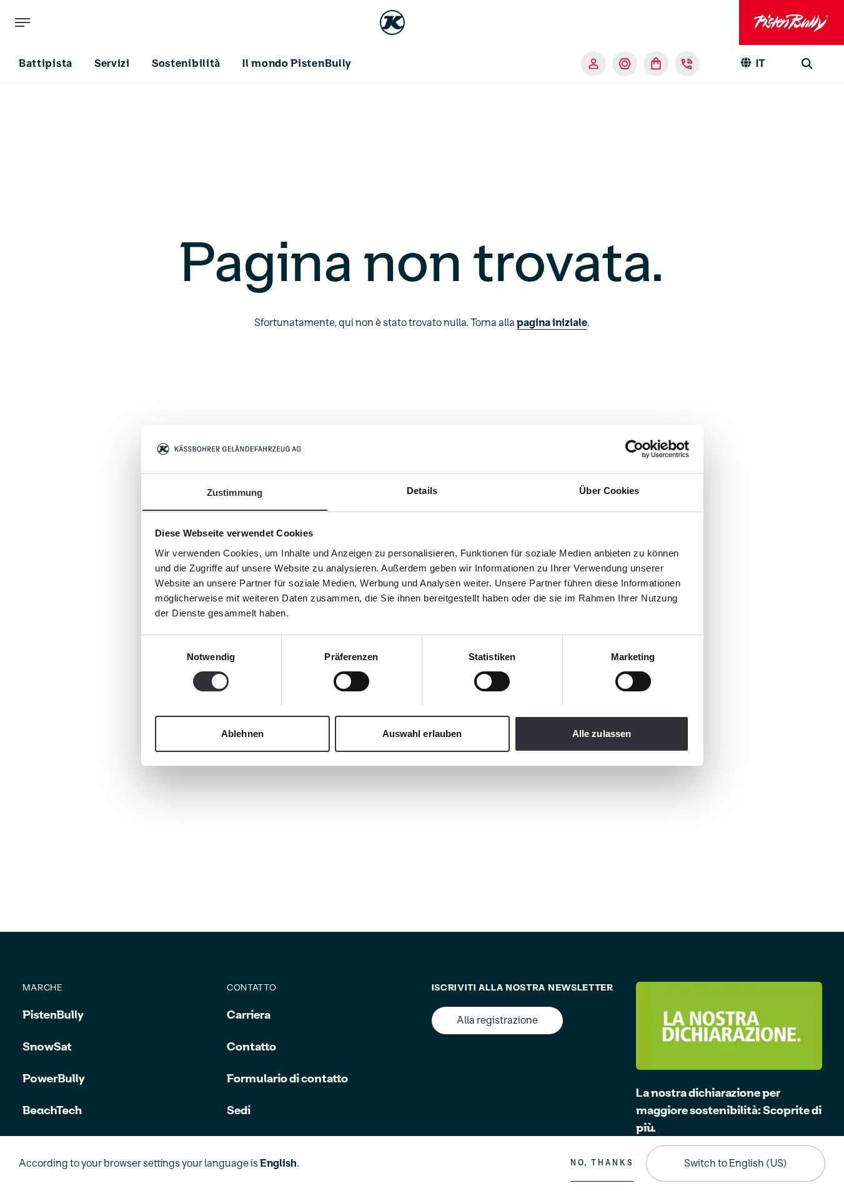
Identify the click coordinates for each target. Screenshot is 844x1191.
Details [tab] (422, 490)
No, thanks (601, 1163)
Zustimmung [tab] (234, 492)
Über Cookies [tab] (609, 490)
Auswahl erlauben (422, 733)
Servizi (112, 64)
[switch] (351, 681)
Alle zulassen (601, 733)
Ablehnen (242, 733)
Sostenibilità (186, 64)
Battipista (45, 64)
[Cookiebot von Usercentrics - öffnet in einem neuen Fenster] (634, 449)
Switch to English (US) (735, 1164)
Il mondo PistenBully (297, 64)
